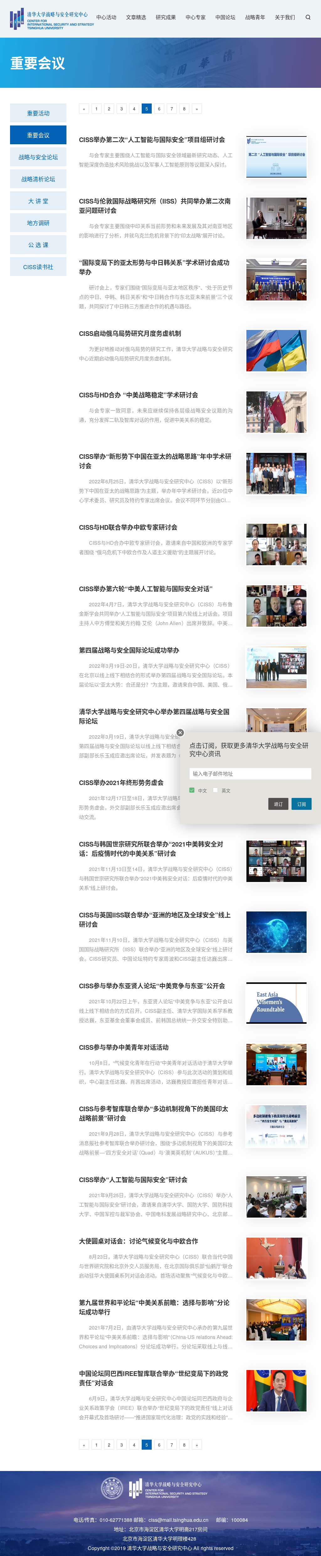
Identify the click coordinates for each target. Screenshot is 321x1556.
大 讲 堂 (38, 201)
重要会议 (38, 135)
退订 (278, 804)
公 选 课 (38, 245)
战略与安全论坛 (38, 157)
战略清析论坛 (38, 179)
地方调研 (38, 223)
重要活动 (38, 113)
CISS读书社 (38, 267)
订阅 (301, 804)
